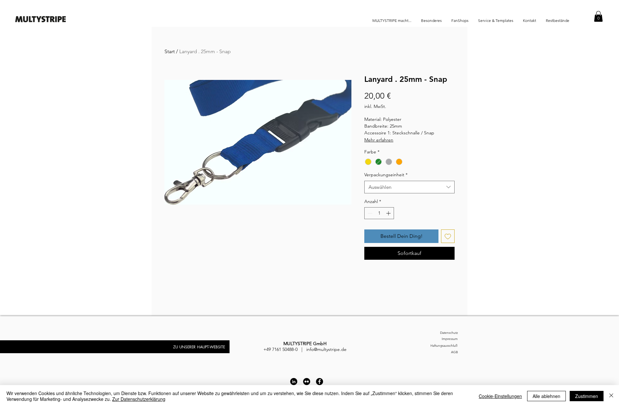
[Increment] (389, 213)
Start (169, 51)
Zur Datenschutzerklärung (138, 399)
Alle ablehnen (546, 396)
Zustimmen (586, 396)
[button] (598, 16)
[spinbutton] (379, 213)
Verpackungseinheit (386, 175)
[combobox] (409, 187)
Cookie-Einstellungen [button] (500, 396)
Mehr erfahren (378, 140)
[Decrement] (369, 213)
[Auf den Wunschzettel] (448, 236)
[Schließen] (611, 396)
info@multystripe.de (326, 349)
